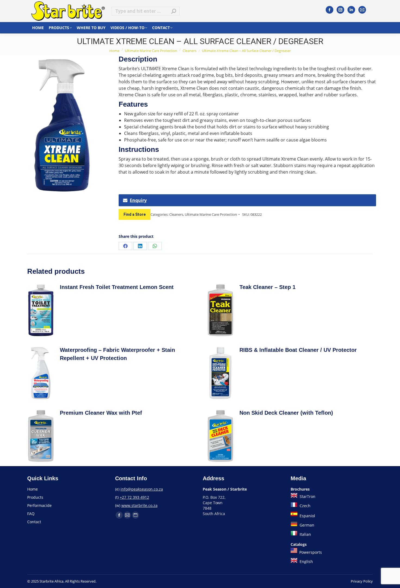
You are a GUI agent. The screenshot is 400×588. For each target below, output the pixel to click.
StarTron (307, 496)
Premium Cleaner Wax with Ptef (101, 413)
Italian (305, 534)
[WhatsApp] (155, 246)
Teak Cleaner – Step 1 (267, 287)
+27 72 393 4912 (134, 497)
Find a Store (135, 214)
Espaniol (307, 515)
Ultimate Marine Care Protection (211, 214)
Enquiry (138, 200)
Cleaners (176, 214)
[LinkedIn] (351, 10)
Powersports (310, 552)
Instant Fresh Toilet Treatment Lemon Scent (117, 287)
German (306, 525)
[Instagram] (340, 10)
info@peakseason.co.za (142, 489)
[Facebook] (329, 10)
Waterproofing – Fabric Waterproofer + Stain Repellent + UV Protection (117, 354)
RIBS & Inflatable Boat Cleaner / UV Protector (298, 350)
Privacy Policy (362, 581)
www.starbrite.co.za (139, 505)
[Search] (173, 11)
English (306, 561)
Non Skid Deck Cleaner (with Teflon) (286, 413)
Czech (304, 505)
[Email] (362, 10)
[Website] (135, 515)
